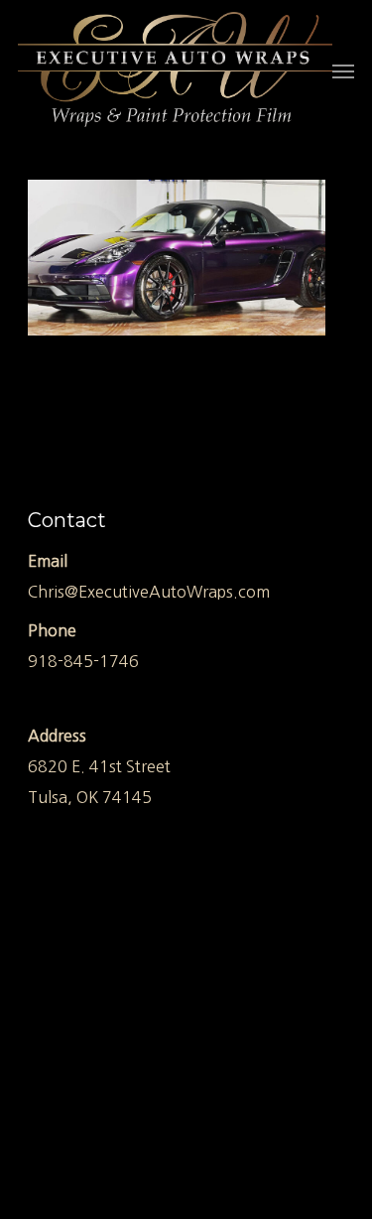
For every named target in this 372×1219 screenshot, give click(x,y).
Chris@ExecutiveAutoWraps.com (149, 592)
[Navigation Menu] (343, 70)
